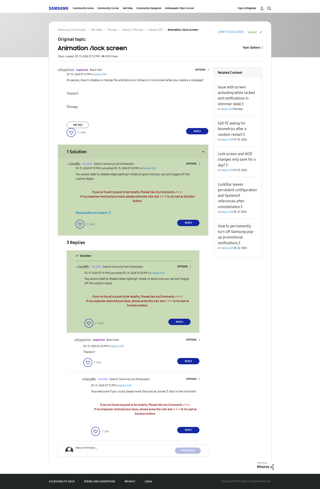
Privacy (130, 481)
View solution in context (91, 213)
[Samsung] (58, 8)
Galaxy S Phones (132, 30)
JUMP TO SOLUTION (230, 32)
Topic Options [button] (251, 47)
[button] (202, 70)
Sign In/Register (247, 8)
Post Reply (188, 450)
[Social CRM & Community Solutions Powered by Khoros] (265, 466)
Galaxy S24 (155, 30)
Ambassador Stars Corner (179, 8)
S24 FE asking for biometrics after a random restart (232, 129)
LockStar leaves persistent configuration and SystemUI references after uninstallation (237, 195)
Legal (149, 481)
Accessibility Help (62, 481)
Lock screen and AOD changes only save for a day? (237, 159)
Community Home (83, 8)
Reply (197, 131)
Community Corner (108, 8)
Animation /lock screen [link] (183, 30)
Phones (112, 30)
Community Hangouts (148, 8)
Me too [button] (77, 125)
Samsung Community (72, 30)
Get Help (128, 8)
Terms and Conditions (99, 481)
